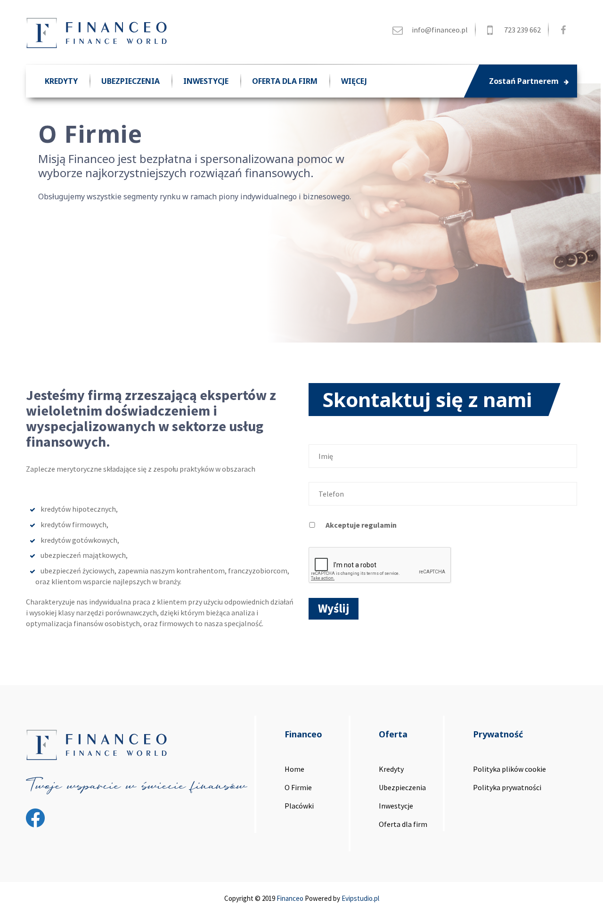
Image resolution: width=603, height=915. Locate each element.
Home (294, 769)
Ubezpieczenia (130, 81)
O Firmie (298, 787)
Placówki (299, 805)
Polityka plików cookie (509, 769)
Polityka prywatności (507, 787)
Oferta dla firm (285, 81)
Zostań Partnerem (525, 81)
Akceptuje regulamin (361, 525)
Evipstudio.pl (360, 898)
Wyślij (333, 608)
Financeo (290, 898)
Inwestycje (205, 81)
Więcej (354, 81)
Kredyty (61, 81)
